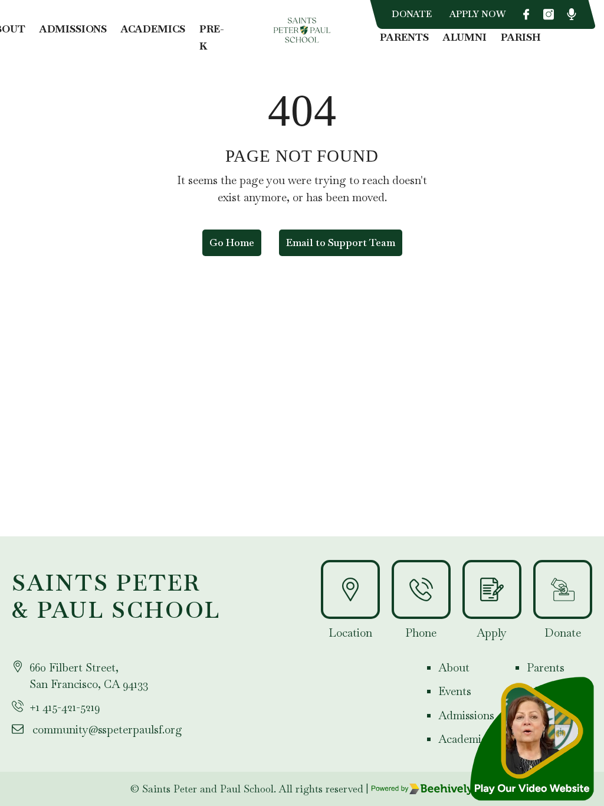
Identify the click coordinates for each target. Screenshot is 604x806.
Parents (404, 37)
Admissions (73, 28)
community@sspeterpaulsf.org (107, 729)
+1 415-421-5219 (64, 707)
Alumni (465, 37)
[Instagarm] (548, 14)
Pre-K (211, 37)
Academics (153, 28)
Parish (521, 37)
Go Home (231, 242)
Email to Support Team (340, 242)
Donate (412, 13)
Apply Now (477, 13)
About (454, 667)
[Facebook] (526, 14)
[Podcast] (571, 14)
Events (454, 691)
